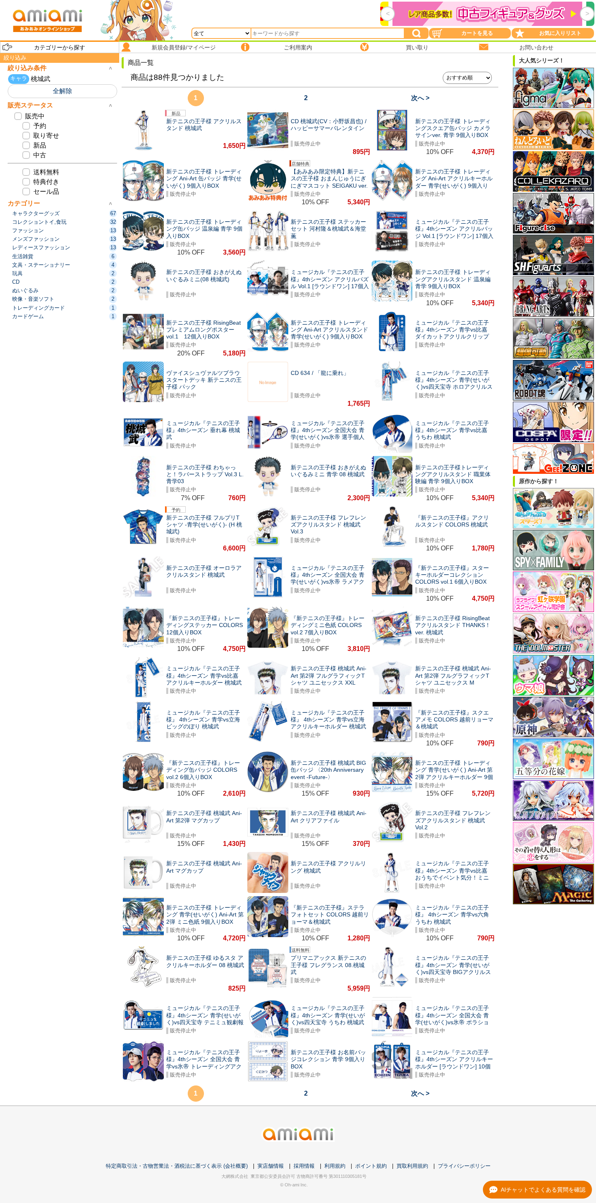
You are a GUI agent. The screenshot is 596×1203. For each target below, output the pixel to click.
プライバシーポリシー (464, 1166)
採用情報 (304, 1166)
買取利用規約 (412, 1166)
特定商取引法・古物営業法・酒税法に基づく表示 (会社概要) (177, 1166)
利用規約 (334, 1166)
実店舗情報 (270, 1166)
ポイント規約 (371, 1166)
